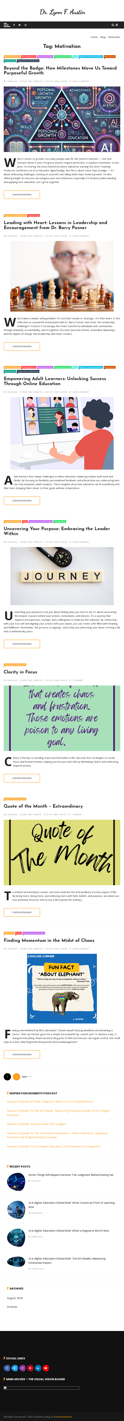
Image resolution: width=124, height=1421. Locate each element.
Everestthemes (63, 1416)
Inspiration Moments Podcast (33, 1093)
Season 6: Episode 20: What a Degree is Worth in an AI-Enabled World (50, 1101)
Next (25, 1076)
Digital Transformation (90, 56)
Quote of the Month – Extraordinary (43, 806)
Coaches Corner (63, 56)
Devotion (9, 933)
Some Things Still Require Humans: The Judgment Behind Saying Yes (71, 1175)
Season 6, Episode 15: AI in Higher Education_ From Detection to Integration (54, 1146)
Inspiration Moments (28, 61)
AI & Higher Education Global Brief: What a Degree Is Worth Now (68, 1231)
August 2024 (15, 1298)
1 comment (77, 680)
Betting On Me (45, 56)
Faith (18, 933)
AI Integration (29, 56)
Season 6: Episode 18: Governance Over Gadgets (36, 1124)
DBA (75, 56)
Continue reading (22, 194)
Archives (12, 1307)
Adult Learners (12, 56)
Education (110, 56)
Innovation (10, 61)
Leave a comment (80, 81)
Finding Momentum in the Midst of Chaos (49, 940)
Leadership (33, 215)
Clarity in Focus (20, 672)
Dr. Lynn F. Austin (58, 81)
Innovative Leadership (40, 521)
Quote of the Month (15, 799)
